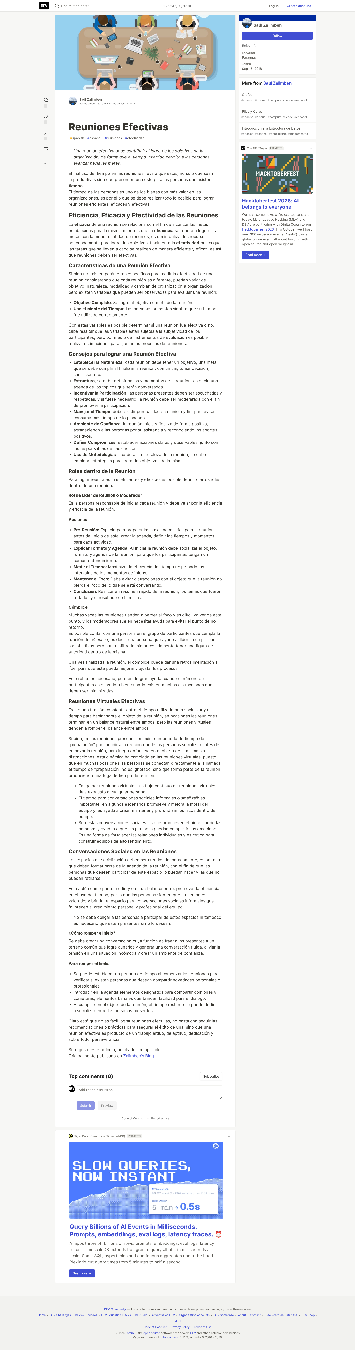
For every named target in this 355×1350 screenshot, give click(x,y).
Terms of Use (202, 1327)
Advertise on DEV (163, 1315)
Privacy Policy (180, 1327)
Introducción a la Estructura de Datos (274, 130)
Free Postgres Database (281, 1315)
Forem (130, 1333)
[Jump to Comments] (45, 118)
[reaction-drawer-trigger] (45, 102)
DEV (193, 1333)
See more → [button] (82, 1273)
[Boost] (45, 149)
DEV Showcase (224, 1315)
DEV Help (141, 1315)
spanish (77, 138)
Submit (85, 1105)
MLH (177, 1321)
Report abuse (160, 1118)
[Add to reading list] (45, 134)
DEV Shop (308, 1315)
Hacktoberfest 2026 (258, 229)
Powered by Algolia (175, 6)
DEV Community (115, 1309)
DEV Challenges (60, 1315)
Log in (274, 6)
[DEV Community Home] (44, 6)
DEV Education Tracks (116, 1315)
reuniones (113, 138)
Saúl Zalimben (90, 99)
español (94, 138)
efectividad (135, 138)
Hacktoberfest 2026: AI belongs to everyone (270, 204)
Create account (299, 6)
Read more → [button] (255, 255)
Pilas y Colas (274, 114)
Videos (92, 1315)
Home (42, 1315)
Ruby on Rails (169, 1337)
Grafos (274, 97)
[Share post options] (45, 164)
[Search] (57, 6)
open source (151, 1333)
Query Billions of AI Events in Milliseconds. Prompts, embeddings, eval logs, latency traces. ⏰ (145, 1230)
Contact (255, 1315)
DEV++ (79, 1315)
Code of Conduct (133, 1118)
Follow (277, 36)
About (242, 1315)
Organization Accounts (194, 1315)
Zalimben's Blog (138, 1055)
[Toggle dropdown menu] (229, 1136)
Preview (107, 1105)
